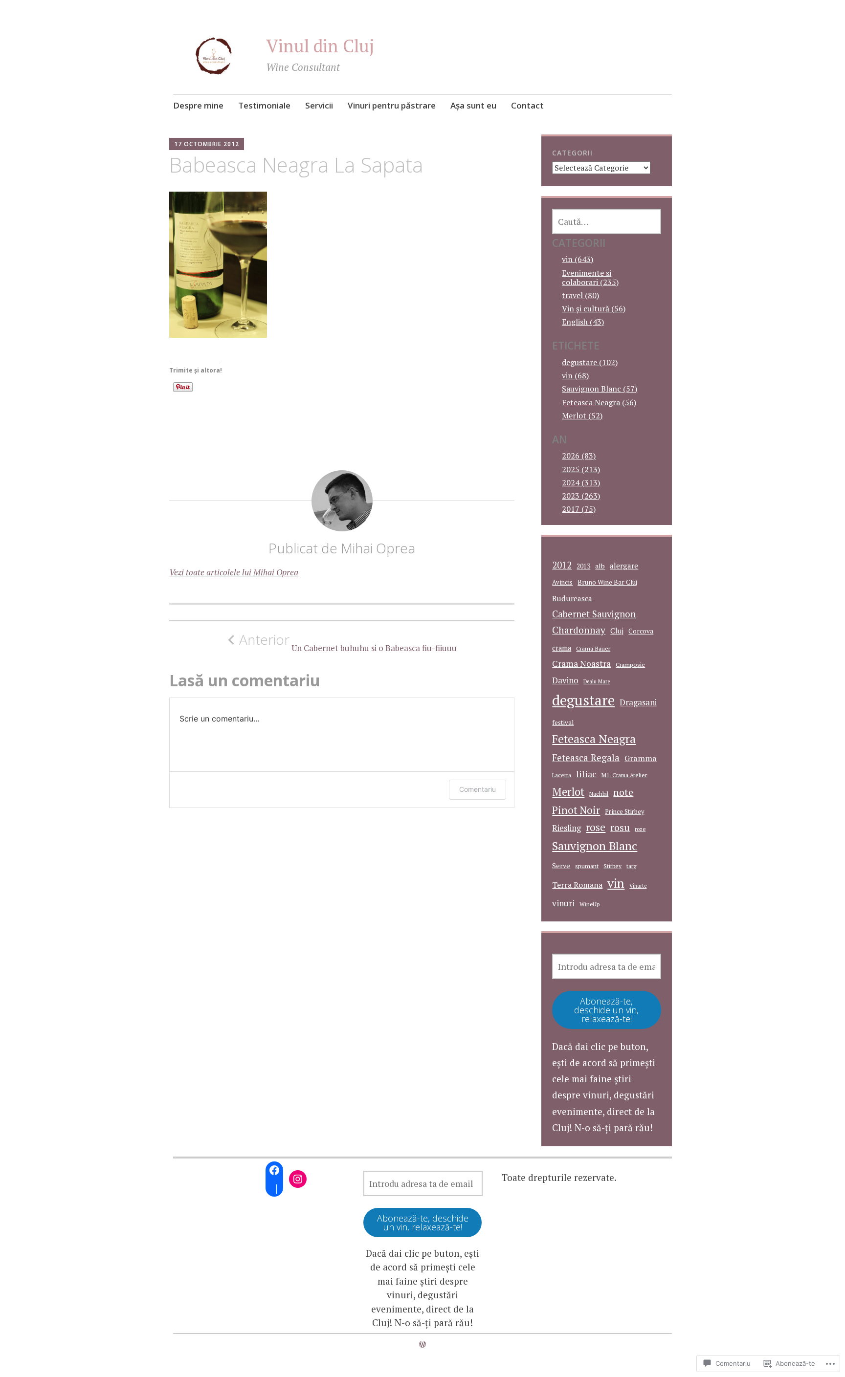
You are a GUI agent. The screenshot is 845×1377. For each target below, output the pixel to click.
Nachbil (598, 793)
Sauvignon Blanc (594, 845)
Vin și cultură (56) (593, 308)
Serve (561, 865)
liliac (586, 774)
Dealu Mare (596, 681)
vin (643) (577, 259)
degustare (583, 700)
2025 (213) (581, 469)
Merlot (568, 792)
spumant (587, 866)
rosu (620, 827)
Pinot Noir (576, 810)
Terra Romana (577, 884)
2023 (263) (581, 495)
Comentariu (477, 789)
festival (563, 722)
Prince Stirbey (624, 812)
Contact (527, 105)
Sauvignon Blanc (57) (599, 388)
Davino (565, 680)
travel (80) (580, 295)
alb (600, 565)
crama (561, 648)
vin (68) (575, 375)
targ (631, 866)
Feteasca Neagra (594, 738)
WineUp (589, 904)
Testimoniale (264, 105)
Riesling (566, 828)
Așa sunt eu (473, 105)
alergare (624, 565)
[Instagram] (298, 1179)
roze (640, 828)
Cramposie (630, 664)
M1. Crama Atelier (624, 775)
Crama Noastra (581, 663)
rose (595, 827)
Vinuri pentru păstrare (392, 105)
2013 (583, 566)
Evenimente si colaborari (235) (590, 277)
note (623, 792)
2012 (562, 565)
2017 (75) (579, 508)
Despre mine (198, 105)
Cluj (616, 630)
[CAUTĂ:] (606, 221)
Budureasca (572, 598)
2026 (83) (579, 455)
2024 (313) (581, 482)
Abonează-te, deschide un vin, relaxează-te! (606, 1010)
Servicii (319, 105)
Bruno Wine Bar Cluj (607, 582)
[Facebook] (274, 1170)
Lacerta (561, 775)
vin (615, 883)
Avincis (562, 582)
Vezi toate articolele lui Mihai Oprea (233, 572)
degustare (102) (590, 362)
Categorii (572, 152)
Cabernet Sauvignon (594, 614)
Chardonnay (578, 630)
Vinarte (637, 885)
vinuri (563, 903)
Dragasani (638, 702)
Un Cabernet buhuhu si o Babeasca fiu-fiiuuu (348, 642)
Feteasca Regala (586, 758)
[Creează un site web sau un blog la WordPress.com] (422, 1344)
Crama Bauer (593, 648)
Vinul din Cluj (320, 45)
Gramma (640, 758)
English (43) (583, 321)
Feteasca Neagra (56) (599, 402)
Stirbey (612, 866)
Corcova (640, 631)
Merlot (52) (582, 415)
